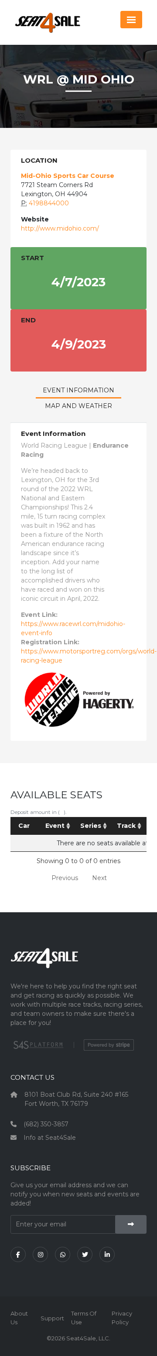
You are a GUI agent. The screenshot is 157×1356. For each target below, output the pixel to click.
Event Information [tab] (78, 390)
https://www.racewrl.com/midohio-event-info (73, 628)
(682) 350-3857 (46, 1124)
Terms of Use (83, 1318)
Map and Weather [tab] (78, 406)
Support (52, 1318)
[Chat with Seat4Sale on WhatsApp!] (62, 1254)
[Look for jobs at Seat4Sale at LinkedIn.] (107, 1254)
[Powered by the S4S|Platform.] (37, 1044)
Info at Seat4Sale (50, 1138)
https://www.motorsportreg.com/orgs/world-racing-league (89, 655)
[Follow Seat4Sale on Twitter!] (84, 1254)
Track (126, 826)
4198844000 (49, 203)
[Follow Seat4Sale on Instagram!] (40, 1254)
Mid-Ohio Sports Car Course (67, 176)
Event (55, 826)
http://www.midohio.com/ (60, 228)
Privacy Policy (122, 1318)
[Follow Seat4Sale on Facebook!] (18, 1254)
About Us (19, 1318)
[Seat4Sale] (78, 964)
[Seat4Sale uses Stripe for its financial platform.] (109, 1045)
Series (90, 826)
